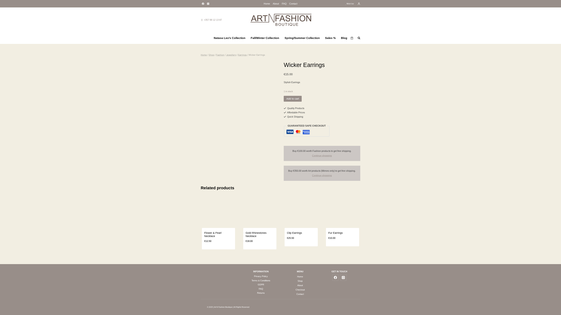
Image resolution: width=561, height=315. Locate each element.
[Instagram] (208, 3)
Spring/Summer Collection (302, 38)
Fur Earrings (335, 232)
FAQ (284, 3)
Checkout (300, 289)
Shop (300, 281)
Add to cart (292, 98)
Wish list (350, 4)
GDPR (261, 284)
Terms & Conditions (261, 280)
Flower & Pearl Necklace (212, 234)
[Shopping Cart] (351, 38)
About (276, 3)
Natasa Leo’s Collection (229, 38)
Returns (261, 293)
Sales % (330, 38)
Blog (344, 38)
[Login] (358, 3)
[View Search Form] (357, 38)
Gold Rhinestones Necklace (256, 234)
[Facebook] (203, 3)
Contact (293, 3)
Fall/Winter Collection (265, 38)
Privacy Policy (261, 276)
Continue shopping (322, 155)
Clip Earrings (294, 232)
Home (267, 3)
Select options (342, 247)
